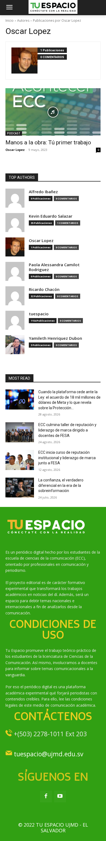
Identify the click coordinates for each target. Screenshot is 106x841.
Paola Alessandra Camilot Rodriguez (54, 267)
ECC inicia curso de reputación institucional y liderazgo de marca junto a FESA (67, 457)
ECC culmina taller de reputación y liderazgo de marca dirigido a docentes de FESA (67, 430)
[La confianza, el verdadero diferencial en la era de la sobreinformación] (19, 488)
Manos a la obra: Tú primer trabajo (48, 142)
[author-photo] (24, 60)
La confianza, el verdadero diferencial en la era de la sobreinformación (60, 485)
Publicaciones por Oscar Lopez (57, 20)
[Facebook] (46, 796)
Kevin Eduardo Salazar (50, 216)
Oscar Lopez (15, 150)
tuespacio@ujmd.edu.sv (48, 754)
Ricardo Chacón (44, 289)
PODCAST (13, 133)
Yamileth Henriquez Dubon (55, 338)
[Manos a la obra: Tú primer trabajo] (53, 112)
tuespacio (39, 313)
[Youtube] (60, 796)
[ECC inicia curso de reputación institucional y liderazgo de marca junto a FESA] (19, 460)
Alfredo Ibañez (43, 191)
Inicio (9, 20)
